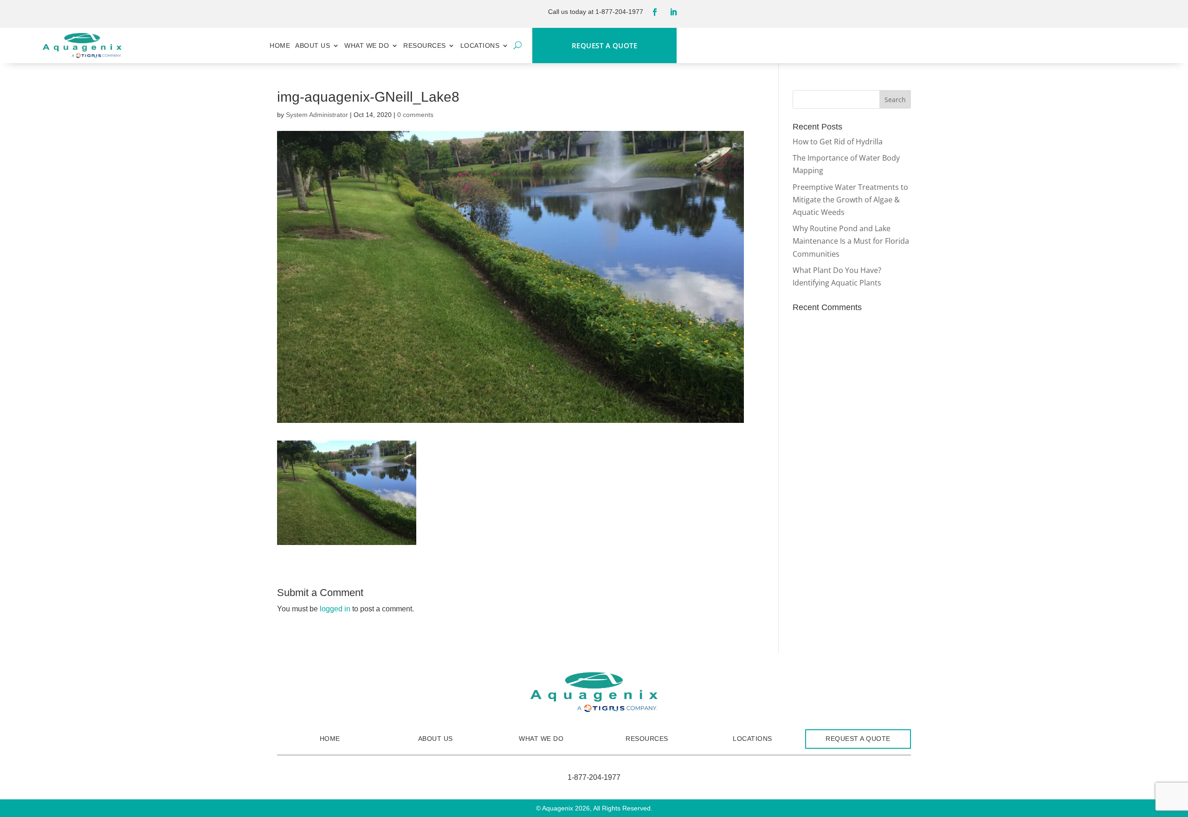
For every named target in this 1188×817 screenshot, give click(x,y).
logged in (335, 609)
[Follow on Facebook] (654, 12)
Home (280, 45)
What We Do (366, 45)
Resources (424, 45)
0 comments (415, 114)
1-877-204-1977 (619, 11)
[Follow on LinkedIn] (673, 12)
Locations (480, 45)
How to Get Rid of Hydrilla (838, 141)
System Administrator (317, 114)
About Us (312, 45)
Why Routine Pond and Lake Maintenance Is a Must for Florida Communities (851, 241)
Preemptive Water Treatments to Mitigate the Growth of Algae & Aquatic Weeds (850, 199)
